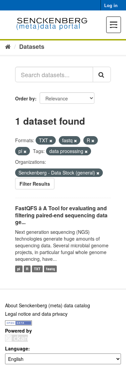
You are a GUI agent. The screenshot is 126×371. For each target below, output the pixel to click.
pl (18, 268)
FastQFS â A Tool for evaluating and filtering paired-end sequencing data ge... (61, 215)
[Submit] (102, 74)
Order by (25, 98)
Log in (111, 5)
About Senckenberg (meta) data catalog (47, 305)
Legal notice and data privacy (36, 313)
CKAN (16, 338)
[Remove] (50, 140)
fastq (50, 268)
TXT (37, 268)
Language (16, 348)
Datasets (31, 46)
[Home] (8, 46)
